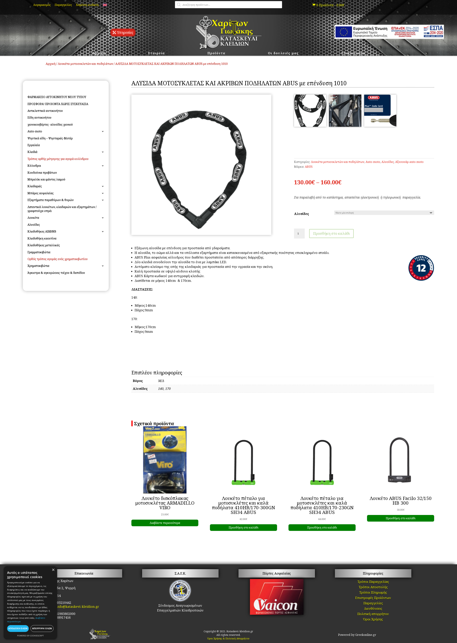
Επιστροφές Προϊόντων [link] (373, 598)
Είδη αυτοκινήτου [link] (39, 117)
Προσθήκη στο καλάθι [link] (243, 527)
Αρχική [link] (99, 53)
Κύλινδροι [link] (34, 166)
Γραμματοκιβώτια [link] (38, 252)
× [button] (53, 570)
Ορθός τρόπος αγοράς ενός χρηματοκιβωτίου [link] (57, 259)
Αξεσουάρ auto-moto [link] (409, 162)
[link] (105, 6)
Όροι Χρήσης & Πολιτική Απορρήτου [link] (228, 638)
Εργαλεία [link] (33, 145)
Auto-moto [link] (34, 131)
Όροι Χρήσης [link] (373, 619)
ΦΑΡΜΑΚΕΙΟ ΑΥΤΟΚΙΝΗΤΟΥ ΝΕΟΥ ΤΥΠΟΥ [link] (56, 97)
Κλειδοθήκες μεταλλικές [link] (43, 245)
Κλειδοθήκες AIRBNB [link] (41, 231)
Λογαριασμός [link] (42, 5)
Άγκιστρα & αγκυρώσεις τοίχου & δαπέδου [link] (56, 273)
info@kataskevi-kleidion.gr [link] (77, 606)
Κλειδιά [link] (32, 152)
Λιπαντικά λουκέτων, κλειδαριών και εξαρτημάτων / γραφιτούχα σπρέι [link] (62, 209)
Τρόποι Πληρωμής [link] (373, 593)
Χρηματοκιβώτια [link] (38, 266)
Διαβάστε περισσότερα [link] (165, 523)
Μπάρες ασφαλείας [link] (40, 193)
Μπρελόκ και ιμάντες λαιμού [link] (46, 179)
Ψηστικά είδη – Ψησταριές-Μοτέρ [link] (50, 138)
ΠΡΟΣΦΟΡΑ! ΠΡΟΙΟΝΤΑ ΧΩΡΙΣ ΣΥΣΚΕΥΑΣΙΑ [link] (57, 104)
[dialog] (30, 602)
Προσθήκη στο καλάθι (331, 233)
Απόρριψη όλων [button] (42, 628)
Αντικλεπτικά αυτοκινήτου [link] (45, 111)
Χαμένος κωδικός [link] (87, 5)
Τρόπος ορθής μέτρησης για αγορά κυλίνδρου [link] (58, 159)
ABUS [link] (309, 167)
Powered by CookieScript (30, 635)
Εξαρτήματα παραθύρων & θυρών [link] (50, 200)
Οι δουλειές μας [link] (283, 53)
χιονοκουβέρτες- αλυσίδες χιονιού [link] (50, 124)
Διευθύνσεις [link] (373, 609)
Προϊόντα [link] (216, 53)
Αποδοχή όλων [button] (17, 628)
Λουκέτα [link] (33, 218)
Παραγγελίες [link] (63, 5)
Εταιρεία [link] (156, 53)
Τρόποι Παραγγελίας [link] (373, 582)
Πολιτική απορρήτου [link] (373, 614)
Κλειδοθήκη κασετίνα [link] (41, 238)
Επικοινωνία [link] (353, 53)
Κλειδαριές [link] (34, 186)
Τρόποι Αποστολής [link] (373, 587)
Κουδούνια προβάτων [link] (42, 173)
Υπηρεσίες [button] (125, 32)
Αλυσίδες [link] (33, 225)
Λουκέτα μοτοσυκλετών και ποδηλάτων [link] (85, 64)
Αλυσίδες (301, 214)
